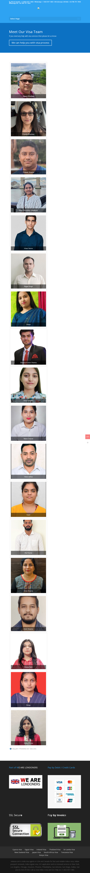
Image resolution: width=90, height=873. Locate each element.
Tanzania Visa (67, 852)
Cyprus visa (17, 849)
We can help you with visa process (30, 42)
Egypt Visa (29, 849)
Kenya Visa (43, 855)
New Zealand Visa (22, 852)
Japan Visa (36, 852)
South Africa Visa (51, 852)
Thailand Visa (54, 849)
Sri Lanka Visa (69, 849)
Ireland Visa (41, 849)
